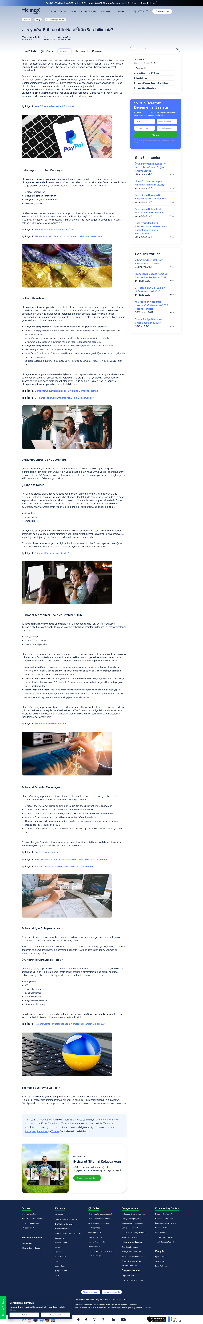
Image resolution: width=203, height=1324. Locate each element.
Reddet (24, 1315)
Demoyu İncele (101, 685)
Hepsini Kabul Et (55, 1315)
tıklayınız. (13, 1310)
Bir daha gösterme (103, 698)
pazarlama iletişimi (101, 690)
